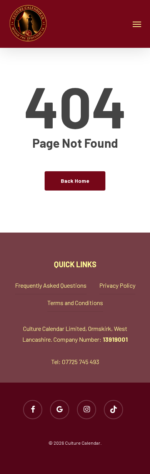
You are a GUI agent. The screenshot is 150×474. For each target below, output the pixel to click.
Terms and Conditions (75, 302)
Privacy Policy (117, 285)
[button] (137, 24)
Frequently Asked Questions (51, 285)
